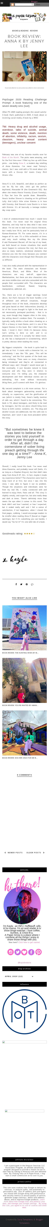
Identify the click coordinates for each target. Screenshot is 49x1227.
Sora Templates (25, 1219)
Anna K (22, 163)
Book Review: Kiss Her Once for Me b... (20, 758)
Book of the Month (10, 157)
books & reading (20, 31)
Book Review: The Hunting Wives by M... (20, 653)
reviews (34, 31)
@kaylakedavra (24, 963)
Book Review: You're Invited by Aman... (20, 705)
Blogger (34, 2)
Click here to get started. (29, 942)
